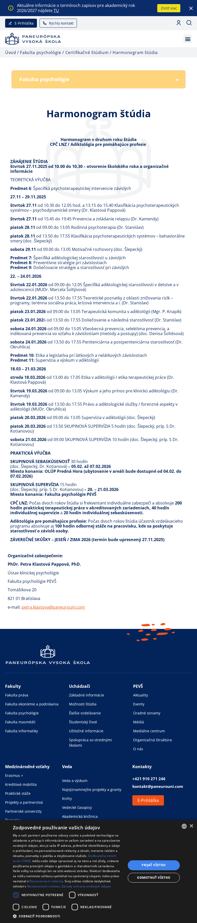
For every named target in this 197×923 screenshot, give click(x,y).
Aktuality (140, 695)
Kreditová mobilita (21, 784)
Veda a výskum (74, 780)
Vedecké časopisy (77, 807)
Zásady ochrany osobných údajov (86, 886)
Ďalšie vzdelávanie (85, 713)
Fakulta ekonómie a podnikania (31, 704)
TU (56, 10)
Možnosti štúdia (82, 704)
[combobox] (184, 826)
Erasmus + (14, 775)
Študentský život (83, 722)
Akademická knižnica (80, 816)
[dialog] (98, 871)
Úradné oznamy (146, 713)
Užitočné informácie (86, 730)
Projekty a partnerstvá (24, 802)
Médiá (138, 722)
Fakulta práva (16, 695)
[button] (187, 39)
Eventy (138, 704)
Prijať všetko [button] (154, 865)
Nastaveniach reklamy (46, 881)
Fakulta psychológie (22, 713)
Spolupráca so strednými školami (90, 742)
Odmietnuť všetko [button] (153, 877)
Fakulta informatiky (21, 730)
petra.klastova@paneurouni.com (53, 607)
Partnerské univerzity (23, 811)
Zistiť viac (169, 8)
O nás (138, 748)
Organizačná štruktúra (152, 739)
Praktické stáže (18, 793)
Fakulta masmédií (20, 722)
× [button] (191, 826)
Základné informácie (86, 695)
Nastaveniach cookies (43, 886)
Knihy (67, 798)
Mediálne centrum (149, 730)
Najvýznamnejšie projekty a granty (91, 789)
